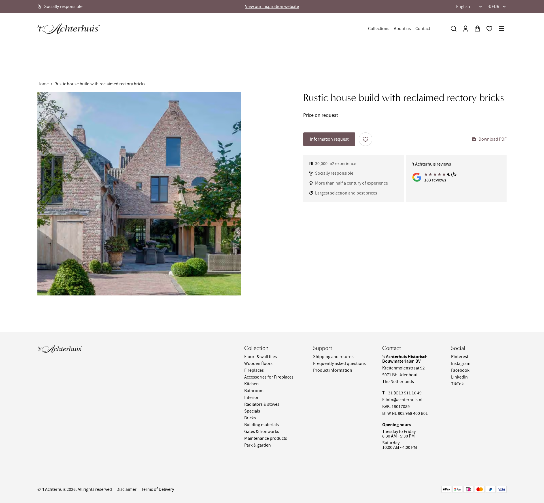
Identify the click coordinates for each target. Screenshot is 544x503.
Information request (329, 139)
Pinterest (459, 357)
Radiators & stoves (261, 404)
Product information (332, 370)
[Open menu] (501, 28)
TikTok (457, 384)
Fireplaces (254, 370)
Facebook (460, 370)
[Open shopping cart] (477, 28)
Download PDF (493, 139)
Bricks (250, 418)
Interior (251, 397)
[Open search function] (453, 28)
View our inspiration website (272, 6)
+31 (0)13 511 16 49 (404, 393)
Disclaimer (126, 489)
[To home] (68, 29)
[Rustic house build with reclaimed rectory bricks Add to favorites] (365, 139)
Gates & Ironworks (261, 431)
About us (402, 28)
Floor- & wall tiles (260, 357)
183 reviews (435, 180)
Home (43, 84)
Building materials (261, 425)
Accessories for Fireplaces (269, 377)
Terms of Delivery (157, 489)
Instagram (460, 363)
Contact (422, 28)
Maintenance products (265, 438)
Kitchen (251, 384)
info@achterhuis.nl (404, 400)
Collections (378, 28)
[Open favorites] (489, 28)
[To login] (465, 28)
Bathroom (254, 391)
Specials (252, 411)
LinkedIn (459, 377)
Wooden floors (258, 363)
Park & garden (257, 445)
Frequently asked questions (339, 363)
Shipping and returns (333, 357)
